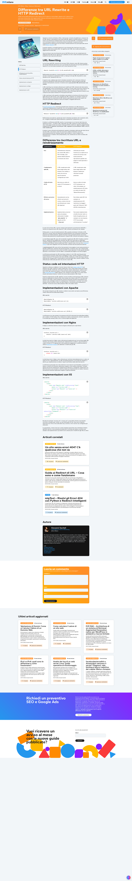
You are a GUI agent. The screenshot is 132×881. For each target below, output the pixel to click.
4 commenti (60, 487)
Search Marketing (50, 443)
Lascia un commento (62, 461)
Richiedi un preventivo (116, 2)
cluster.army (47, 552)
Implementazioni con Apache (25, 82)
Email (46, 593)
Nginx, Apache (50, 44)
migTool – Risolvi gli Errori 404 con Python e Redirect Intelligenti (65, 499)
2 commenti (68, 643)
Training (84, 2)
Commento (47, 573)
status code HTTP (78, 267)
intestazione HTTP (50, 272)
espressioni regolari (52, 344)
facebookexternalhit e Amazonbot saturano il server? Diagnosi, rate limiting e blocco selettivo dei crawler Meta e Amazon (98, 665)
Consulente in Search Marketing (60, 529)
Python (48, 494)
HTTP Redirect (22, 69)
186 (99, 90)
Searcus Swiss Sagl (49, 550)
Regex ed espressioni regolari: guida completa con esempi (101, 58)
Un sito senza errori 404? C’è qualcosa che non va (62, 448)
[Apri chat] (129, 878)
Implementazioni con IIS (24, 90)
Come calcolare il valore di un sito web (65, 627)
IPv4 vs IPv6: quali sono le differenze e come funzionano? (32, 663)
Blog (99, 2)
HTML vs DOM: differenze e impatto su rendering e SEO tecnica (100, 72)
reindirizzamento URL (49, 106)
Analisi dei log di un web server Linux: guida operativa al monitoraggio (65, 663)
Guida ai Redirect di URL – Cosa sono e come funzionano (64, 474)
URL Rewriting (22, 65)
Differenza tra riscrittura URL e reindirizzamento (26, 74)
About (92, 2)
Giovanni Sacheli (48, 547)
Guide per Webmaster (24, 22)
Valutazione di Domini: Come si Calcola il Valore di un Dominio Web (33, 628)
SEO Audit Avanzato (49, 548)
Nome (45, 587)
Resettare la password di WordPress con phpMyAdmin (101, 111)
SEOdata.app (47, 551)
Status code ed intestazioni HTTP (26, 78)
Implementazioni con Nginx (25, 86)
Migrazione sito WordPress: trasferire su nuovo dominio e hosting (101, 85)
